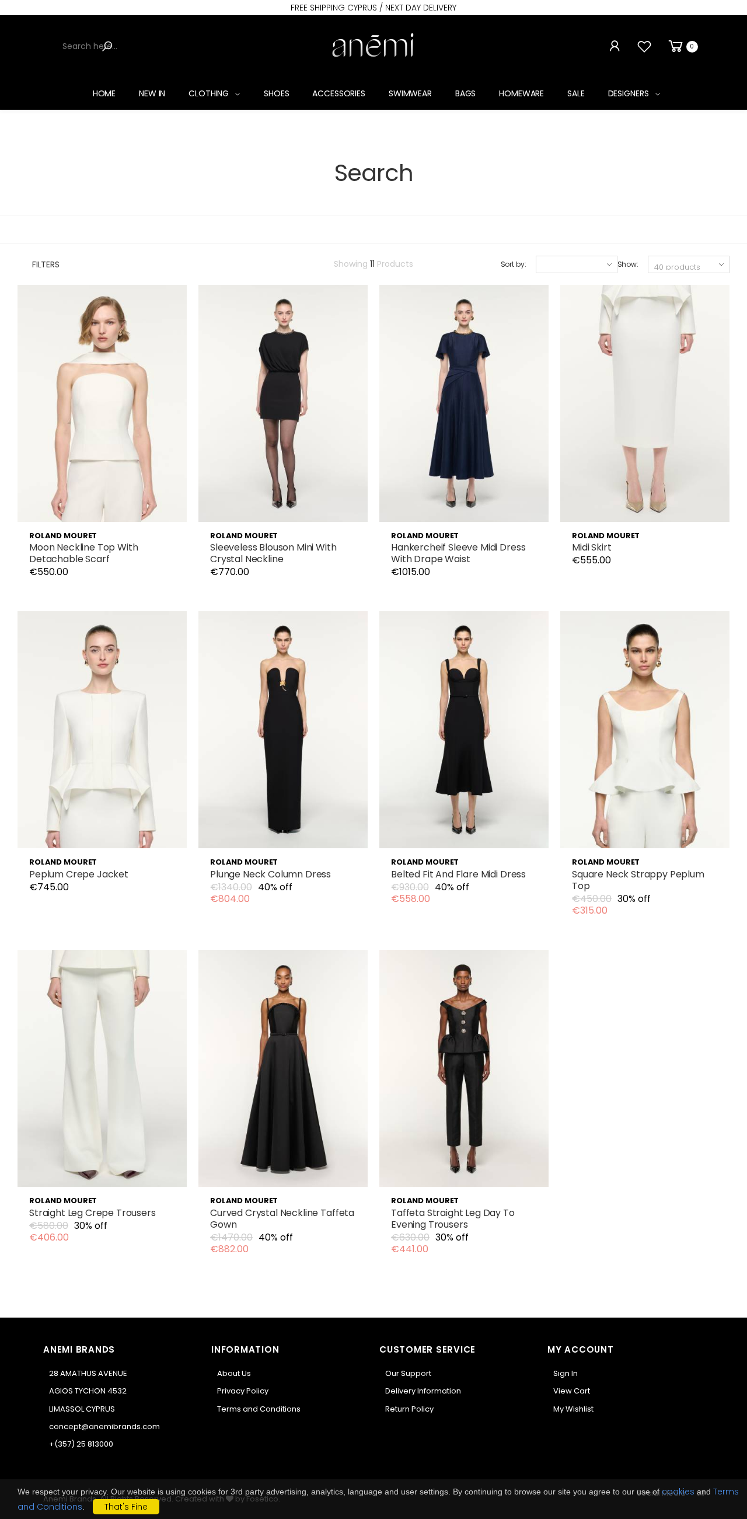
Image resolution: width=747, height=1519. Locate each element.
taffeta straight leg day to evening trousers (453, 1218)
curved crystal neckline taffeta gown (282, 1218)
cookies (678, 1491)
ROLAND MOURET (63, 535)
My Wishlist (573, 1409)
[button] (682, 46)
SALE (575, 93)
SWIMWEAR (410, 93)
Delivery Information (423, 1390)
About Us (234, 1373)
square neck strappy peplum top (638, 880)
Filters (46, 264)
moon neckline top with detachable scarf (83, 553)
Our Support (408, 1373)
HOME (104, 93)
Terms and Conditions (259, 1409)
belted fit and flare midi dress (458, 874)
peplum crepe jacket (78, 874)
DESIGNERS (628, 93)
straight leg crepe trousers (92, 1213)
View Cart (571, 1390)
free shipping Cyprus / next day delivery (373, 7)
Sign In (565, 1373)
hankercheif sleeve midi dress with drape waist (458, 553)
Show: (627, 264)
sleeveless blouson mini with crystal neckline (273, 553)
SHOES (276, 93)
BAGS (465, 93)
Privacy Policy (242, 1390)
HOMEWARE (521, 93)
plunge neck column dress (270, 874)
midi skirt (591, 547)
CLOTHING (209, 93)
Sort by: (513, 264)
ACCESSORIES (338, 93)
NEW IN (152, 93)
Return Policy (409, 1409)
